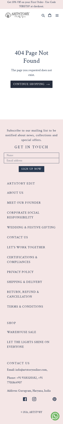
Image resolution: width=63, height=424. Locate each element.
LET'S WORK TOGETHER (26, 247)
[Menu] (57, 15)
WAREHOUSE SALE (21, 332)
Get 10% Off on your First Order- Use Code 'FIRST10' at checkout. (31, 4)
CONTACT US (17, 237)
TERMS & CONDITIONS (25, 307)
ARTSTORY (35, 412)
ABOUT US (15, 193)
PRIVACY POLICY (20, 272)
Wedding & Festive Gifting (31, 227)
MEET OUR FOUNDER (24, 203)
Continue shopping (29, 84)
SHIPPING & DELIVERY (24, 282)
